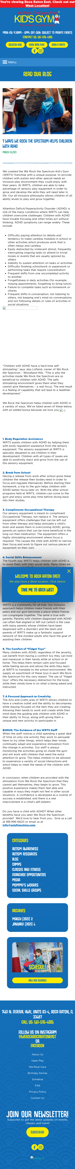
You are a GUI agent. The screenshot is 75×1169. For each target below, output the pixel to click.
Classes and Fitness (26, 869)
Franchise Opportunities (29, 874)
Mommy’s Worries (25, 885)
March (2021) (22, 919)
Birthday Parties (37, 1073)
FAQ (37, 1085)
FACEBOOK (37, 1045)
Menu (12, 62)
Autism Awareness (25, 848)
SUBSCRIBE (37, 1132)
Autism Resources (24, 854)
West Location (36, 5)
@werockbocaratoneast (37, 1036)
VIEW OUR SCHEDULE (37, 980)
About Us (37, 1054)
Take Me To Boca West (37, 590)
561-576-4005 (45, 37)
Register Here (15, 45)
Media (16, 879)
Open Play (37, 1060)
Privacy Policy (37, 1091)
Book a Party (58, 45)
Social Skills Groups (26, 890)
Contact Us (37, 1098)
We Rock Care (37, 1066)
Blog (15, 859)
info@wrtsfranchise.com (19, 825)
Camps (16, 864)
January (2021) (23, 924)
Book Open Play (36, 45)
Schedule (37, 1079)
